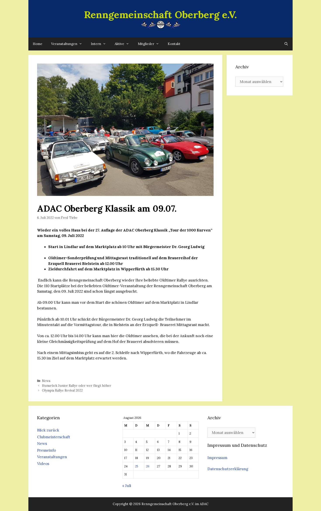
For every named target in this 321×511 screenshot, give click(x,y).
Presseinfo (46, 450)
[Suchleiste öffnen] (286, 43)
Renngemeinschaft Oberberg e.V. (160, 14)
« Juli (126, 485)
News (46, 381)
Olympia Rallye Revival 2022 (62, 390)
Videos (43, 463)
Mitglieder (146, 44)
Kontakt (174, 44)
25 (136, 466)
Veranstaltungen (64, 44)
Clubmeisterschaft (53, 437)
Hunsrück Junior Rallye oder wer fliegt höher (76, 385)
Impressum (217, 457)
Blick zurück (48, 430)
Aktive (119, 44)
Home (37, 44)
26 (147, 466)
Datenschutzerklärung (227, 468)
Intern (96, 44)
